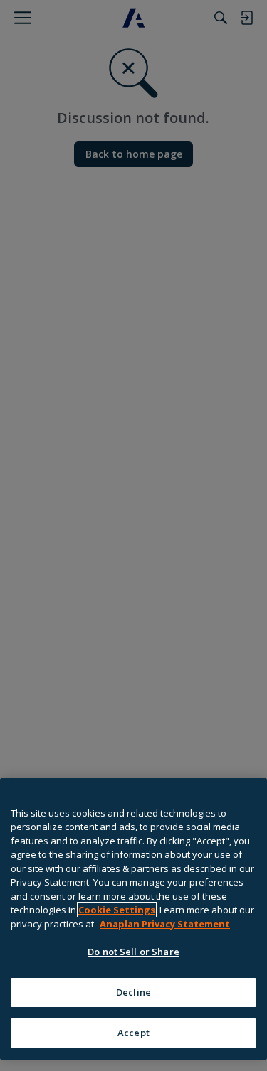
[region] (133, 919)
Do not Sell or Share (133, 951)
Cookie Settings (116, 909)
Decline (133, 992)
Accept (133, 1032)
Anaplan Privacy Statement (165, 923)
